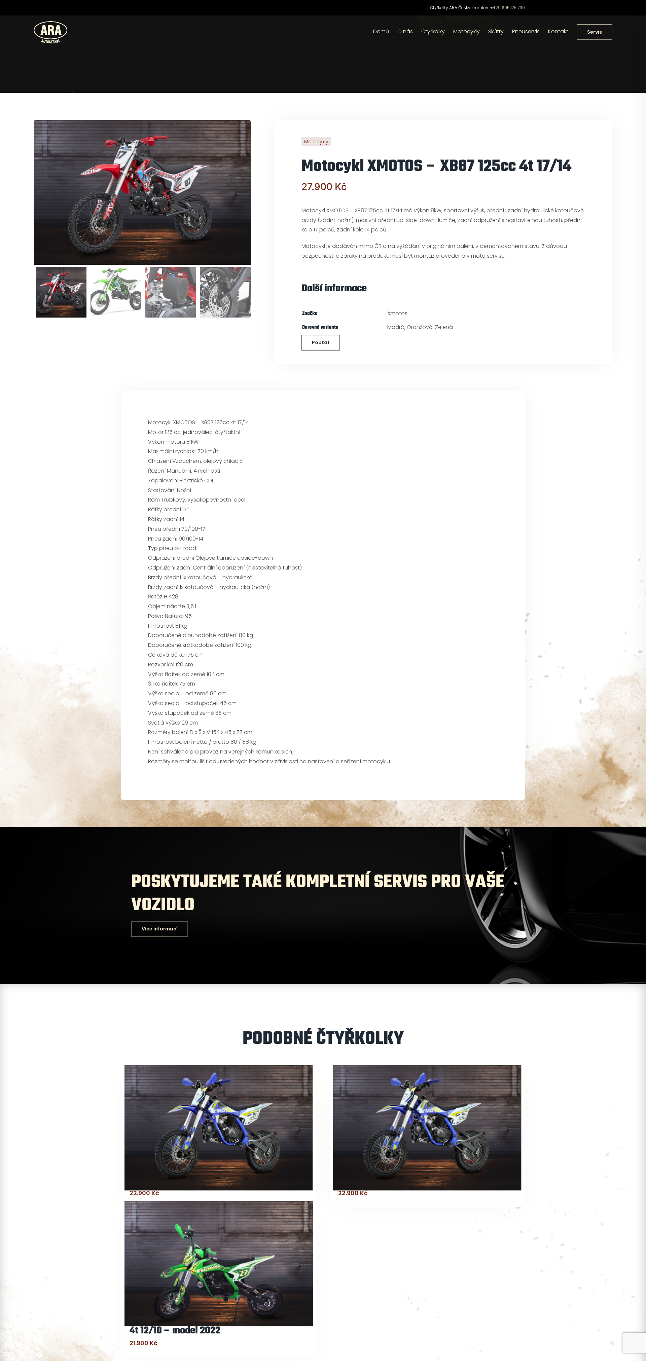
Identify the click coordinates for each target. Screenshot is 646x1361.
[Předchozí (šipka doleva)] (12, 680)
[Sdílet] (623, 7)
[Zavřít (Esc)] (638, 7)
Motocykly (316, 141)
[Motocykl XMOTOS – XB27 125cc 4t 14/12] (218, 1127)
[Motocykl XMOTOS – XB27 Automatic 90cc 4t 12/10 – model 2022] (218, 1263)
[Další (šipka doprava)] (634, 680)
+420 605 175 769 (507, 7)
